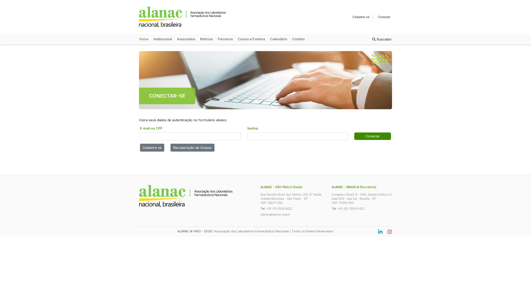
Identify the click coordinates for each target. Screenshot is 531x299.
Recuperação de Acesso (192, 148)
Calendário (278, 39)
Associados (186, 39)
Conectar (384, 17)
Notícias (206, 39)
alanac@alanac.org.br (275, 214)
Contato (298, 39)
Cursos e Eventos (251, 39)
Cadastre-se (360, 17)
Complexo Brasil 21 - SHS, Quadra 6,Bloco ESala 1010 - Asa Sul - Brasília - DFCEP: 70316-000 (362, 199)
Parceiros (225, 39)
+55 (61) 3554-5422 (350, 208)
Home (144, 39)
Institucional (162, 39)
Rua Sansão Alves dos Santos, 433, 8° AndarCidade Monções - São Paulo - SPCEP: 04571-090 (291, 199)
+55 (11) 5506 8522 (279, 208)
